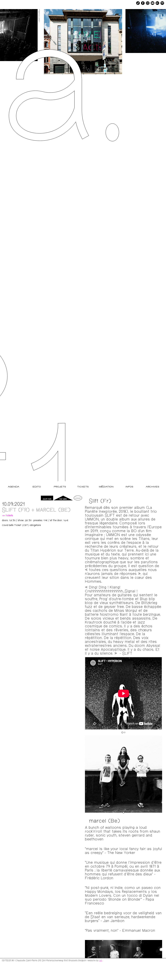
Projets (60, 487)
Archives (152, 487)
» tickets (7, 516)
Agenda (13, 487)
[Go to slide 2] (124, 732)
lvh (100, 960)
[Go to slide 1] (122, 732)
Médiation (106, 487)
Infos (129, 487)
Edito (37, 487)
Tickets (83, 487)
